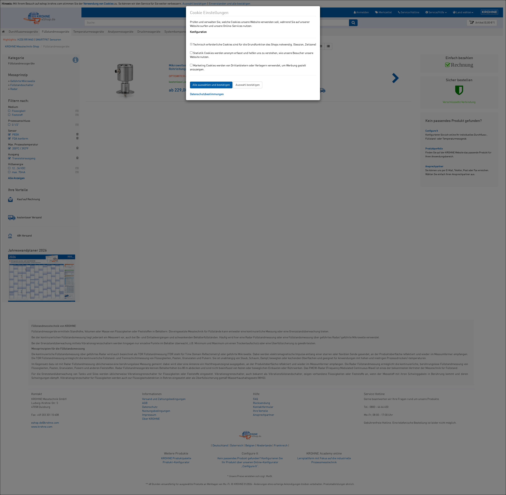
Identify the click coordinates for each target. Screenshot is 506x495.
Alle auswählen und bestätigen (211, 85)
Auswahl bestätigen (248, 85)
